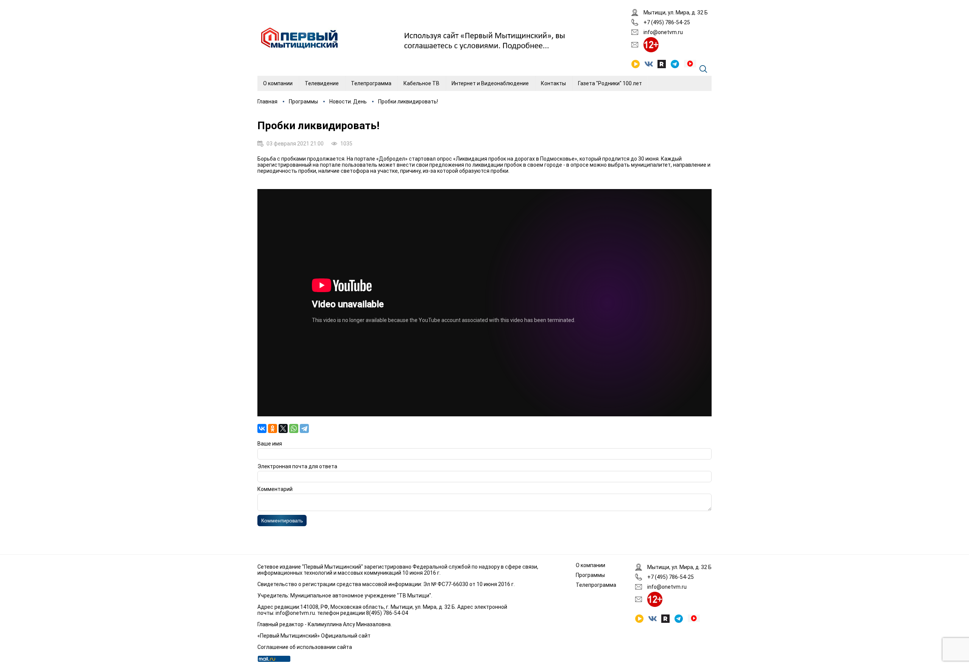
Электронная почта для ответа (297, 466)
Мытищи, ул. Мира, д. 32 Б (675, 12)
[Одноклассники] (272, 428)
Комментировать (282, 520)
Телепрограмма (371, 83)
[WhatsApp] (293, 428)
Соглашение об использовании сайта (304, 647)
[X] (283, 428)
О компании (278, 83)
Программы (303, 101)
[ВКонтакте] (261, 428)
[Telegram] (304, 428)
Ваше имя (269, 444)
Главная (267, 101)
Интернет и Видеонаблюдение (490, 83)
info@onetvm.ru (663, 32)
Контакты (553, 83)
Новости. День (348, 101)
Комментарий (275, 489)
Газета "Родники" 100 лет (610, 83)
